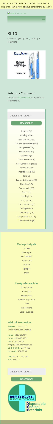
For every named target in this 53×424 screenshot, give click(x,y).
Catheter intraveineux (24, 143)
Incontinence (24, 171)
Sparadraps (24, 212)
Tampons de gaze (25, 216)
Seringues (24, 208)
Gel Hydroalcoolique (25, 163)
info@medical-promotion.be (19, 344)
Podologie (25, 196)
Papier (24, 192)
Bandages (24, 135)
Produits (24, 200)
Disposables (24, 151)
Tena (26, 303)
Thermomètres (25, 220)
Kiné (25, 176)
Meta (26, 272)
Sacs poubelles (25, 204)
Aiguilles (24, 131)
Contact (26, 264)
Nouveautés (26, 256)
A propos (27, 268)
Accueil (27, 248)
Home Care (24, 167)
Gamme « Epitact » (26, 299)
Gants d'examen (25, 159)
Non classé (25, 184)
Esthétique (25, 155)
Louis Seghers (16, 38)
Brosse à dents (25, 139)
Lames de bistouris (24, 180)
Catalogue (26, 252)
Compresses (24, 147)
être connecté (24, 97)
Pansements (24, 188)
